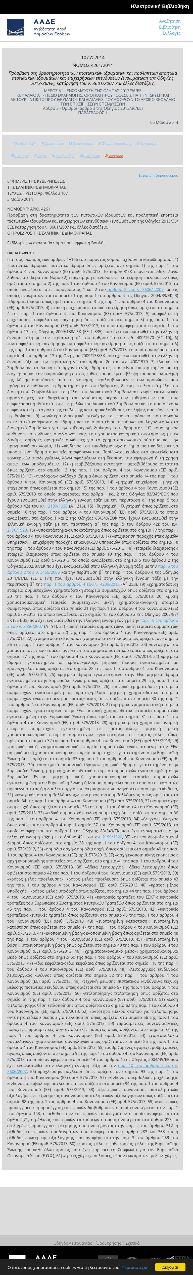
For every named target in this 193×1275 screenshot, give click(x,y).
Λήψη (42, 156)
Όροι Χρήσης (108, 1243)
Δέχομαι (170, 1267)
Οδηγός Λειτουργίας (73, 1243)
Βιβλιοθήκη (170, 27)
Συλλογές (172, 33)
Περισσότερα (134, 1267)
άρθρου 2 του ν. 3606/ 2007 (135, 289)
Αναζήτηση (170, 21)
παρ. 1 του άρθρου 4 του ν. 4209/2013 (82, 584)
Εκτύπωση (92, 156)
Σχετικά (132, 1243)
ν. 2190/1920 (55, 506)
